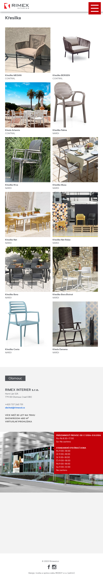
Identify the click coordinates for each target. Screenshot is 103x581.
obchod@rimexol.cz (15, 407)
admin (71, 573)
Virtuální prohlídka (18, 421)
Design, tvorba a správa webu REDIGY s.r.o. (47, 573)
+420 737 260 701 (14, 404)
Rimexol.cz (54, 561)
